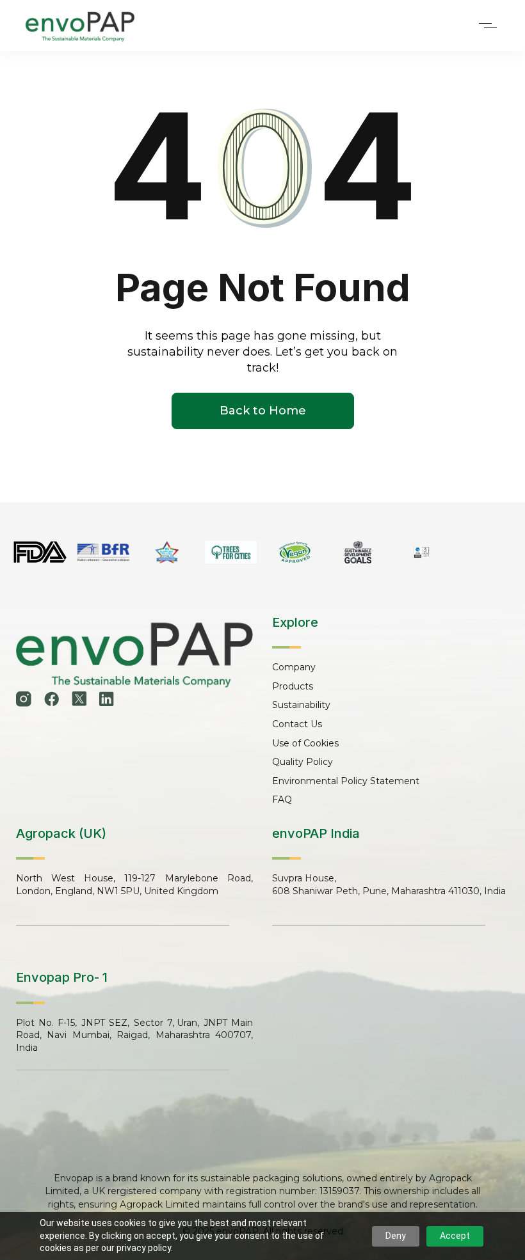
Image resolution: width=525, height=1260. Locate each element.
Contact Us (297, 724)
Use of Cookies (305, 743)
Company (294, 667)
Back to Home (263, 411)
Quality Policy (302, 762)
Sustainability (301, 705)
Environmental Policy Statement (345, 781)
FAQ (282, 799)
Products (292, 686)
